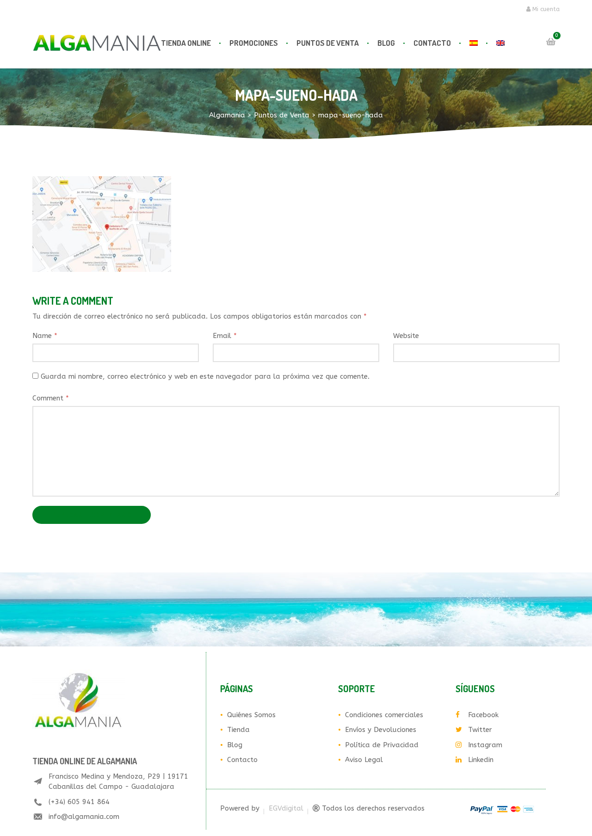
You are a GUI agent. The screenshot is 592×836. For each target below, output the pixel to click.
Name (44, 336)
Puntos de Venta (327, 43)
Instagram (485, 745)
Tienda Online (186, 43)
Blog (386, 43)
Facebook (483, 715)
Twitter (480, 729)
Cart (550, 41)
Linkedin (480, 760)
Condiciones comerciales (384, 715)
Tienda (238, 729)
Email (225, 336)
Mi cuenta (545, 9)
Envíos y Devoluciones (380, 729)
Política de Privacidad (382, 745)
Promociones (253, 43)
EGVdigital (286, 808)
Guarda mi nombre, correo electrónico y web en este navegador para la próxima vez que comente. (205, 376)
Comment (50, 398)
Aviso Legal (364, 760)
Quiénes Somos (251, 715)
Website (406, 336)
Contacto (432, 43)
